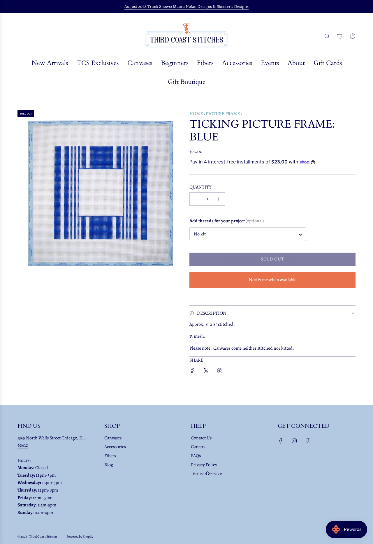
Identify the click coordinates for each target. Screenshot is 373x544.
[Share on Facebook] (192, 372)
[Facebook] (280, 440)
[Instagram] (294, 440)
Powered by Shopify (79, 536)
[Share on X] (206, 372)
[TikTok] (308, 440)
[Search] (327, 36)
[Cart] (339, 36)
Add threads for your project (226, 221)
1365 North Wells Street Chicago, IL (50, 438)
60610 (22, 445)
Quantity (200, 187)
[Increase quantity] (218, 199)
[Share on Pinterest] (219, 372)
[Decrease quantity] (196, 199)
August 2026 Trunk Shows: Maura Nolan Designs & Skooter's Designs (186, 6)
